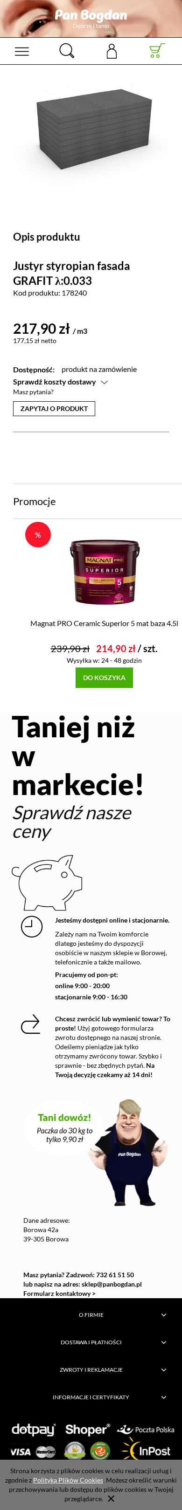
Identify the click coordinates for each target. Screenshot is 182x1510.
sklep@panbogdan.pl (112, 1284)
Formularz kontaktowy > (59, 1293)
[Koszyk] (157, 50)
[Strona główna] (91, 18)
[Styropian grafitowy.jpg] (91, 134)
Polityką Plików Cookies (68, 1480)
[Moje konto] (112, 50)
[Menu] (22, 50)
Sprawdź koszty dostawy (54, 381)
